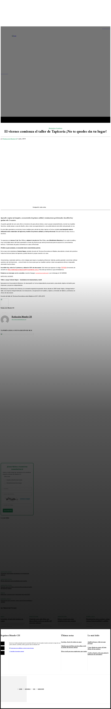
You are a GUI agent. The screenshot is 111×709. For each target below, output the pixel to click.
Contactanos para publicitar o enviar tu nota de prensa (22, 648)
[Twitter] (56, 206)
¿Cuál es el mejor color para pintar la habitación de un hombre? (98, 653)
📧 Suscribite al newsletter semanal (16, 651)
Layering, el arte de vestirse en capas (71, 642)
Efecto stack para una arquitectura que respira (74, 651)
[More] (75, 206)
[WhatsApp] (69, 206)
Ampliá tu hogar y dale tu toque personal (97, 642)
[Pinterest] (63, 206)
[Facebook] (50, 206)
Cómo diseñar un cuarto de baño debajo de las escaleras (97, 648)
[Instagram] (3, 648)
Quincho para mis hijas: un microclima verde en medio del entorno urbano (73, 646)
